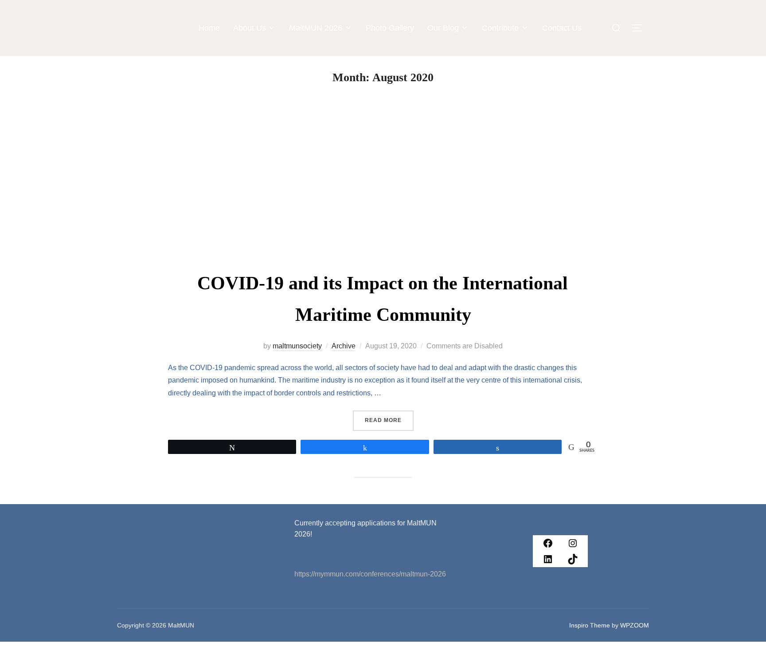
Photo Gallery (390, 28)
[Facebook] (547, 543)
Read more (389, 416)
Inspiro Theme (589, 625)
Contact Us (562, 28)
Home (209, 28)
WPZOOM (634, 625)
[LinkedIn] (547, 559)
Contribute (500, 28)
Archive (344, 346)
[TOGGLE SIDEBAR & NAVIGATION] (640, 28)
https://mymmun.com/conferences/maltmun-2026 (370, 574)
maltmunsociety (297, 346)
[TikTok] (572, 559)
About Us (249, 28)
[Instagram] (572, 543)
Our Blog (443, 28)
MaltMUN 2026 (315, 28)
